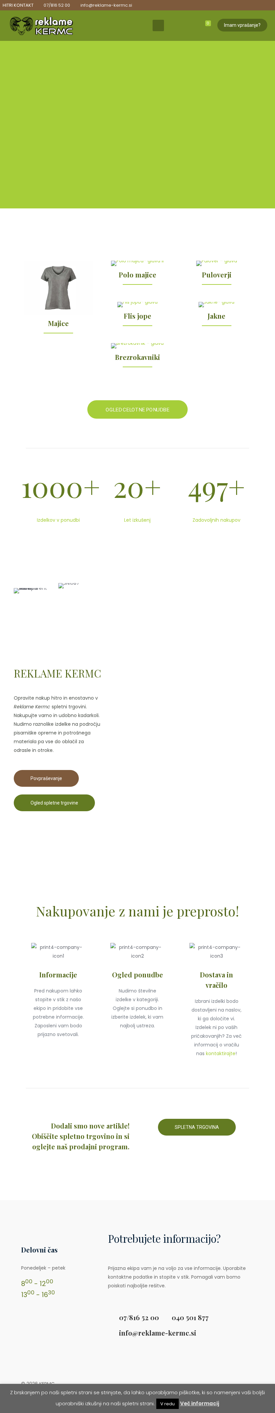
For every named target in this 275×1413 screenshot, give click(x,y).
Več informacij (199, 1403)
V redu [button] (167, 1404)
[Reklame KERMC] (41, 25)
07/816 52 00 (57, 5)
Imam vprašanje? (242, 25)
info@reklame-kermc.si (106, 5)
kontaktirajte (220, 1053)
